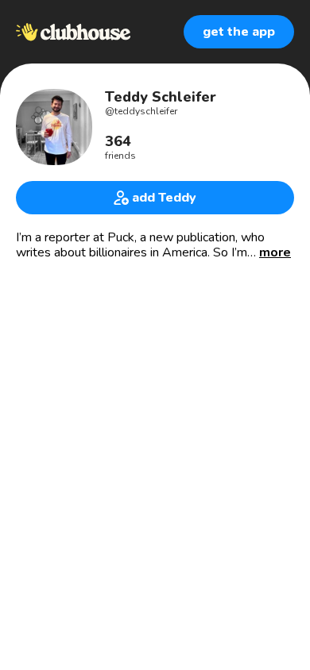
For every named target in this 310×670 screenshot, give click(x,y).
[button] (275, 252)
